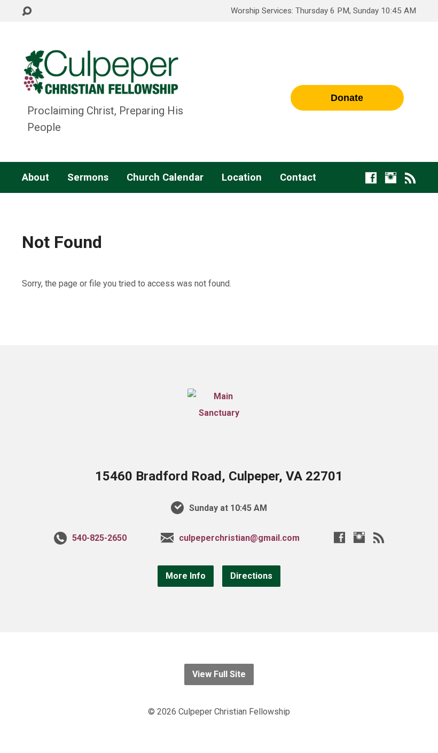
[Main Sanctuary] (219, 413)
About (35, 177)
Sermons (87, 177)
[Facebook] (371, 177)
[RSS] (410, 177)
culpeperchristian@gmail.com (239, 538)
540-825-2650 (99, 538)
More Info (186, 576)
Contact (298, 177)
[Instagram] (390, 177)
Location (242, 177)
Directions (251, 576)
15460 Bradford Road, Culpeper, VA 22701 (219, 476)
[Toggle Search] (27, 11)
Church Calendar (165, 177)
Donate (347, 97)
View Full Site (219, 674)
